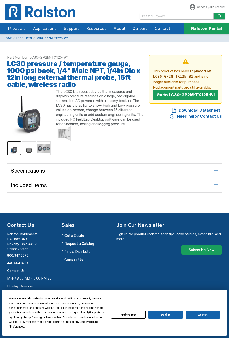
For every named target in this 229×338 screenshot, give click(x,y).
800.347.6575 (18, 255)
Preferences (128, 314)
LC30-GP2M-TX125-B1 (173, 76)
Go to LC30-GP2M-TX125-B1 (186, 94)
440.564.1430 (17, 263)
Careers (139, 28)
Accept (203, 314)
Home (8, 38)
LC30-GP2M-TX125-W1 (52, 38)
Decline (165, 314)
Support (71, 28)
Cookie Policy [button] (17, 321)
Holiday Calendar (20, 286)
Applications (45, 28)
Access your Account (211, 7)
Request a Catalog (79, 243)
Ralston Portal (206, 28)
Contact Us (16, 271)
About (119, 28)
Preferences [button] (17, 326)
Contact (162, 28)
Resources (96, 28)
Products (17, 28)
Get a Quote (74, 235)
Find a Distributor (78, 251)
